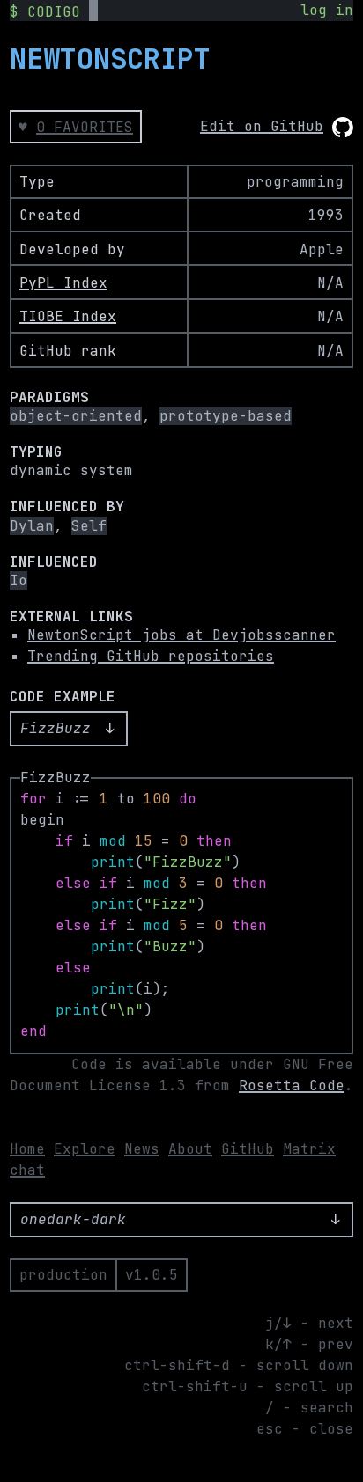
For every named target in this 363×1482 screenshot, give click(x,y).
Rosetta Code (291, 1085)
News (141, 1149)
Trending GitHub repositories (150, 656)
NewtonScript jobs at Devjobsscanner (181, 635)
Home (27, 1149)
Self (89, 526)
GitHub (247, 1149)
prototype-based (225, 416)
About (190, 1149)
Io (18, 580)
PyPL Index (63, 283)
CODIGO (53, 12)
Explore (84, 1149)
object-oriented (76, 416)
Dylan (32, 526)
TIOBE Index (67, 316)
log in (326, 10)
